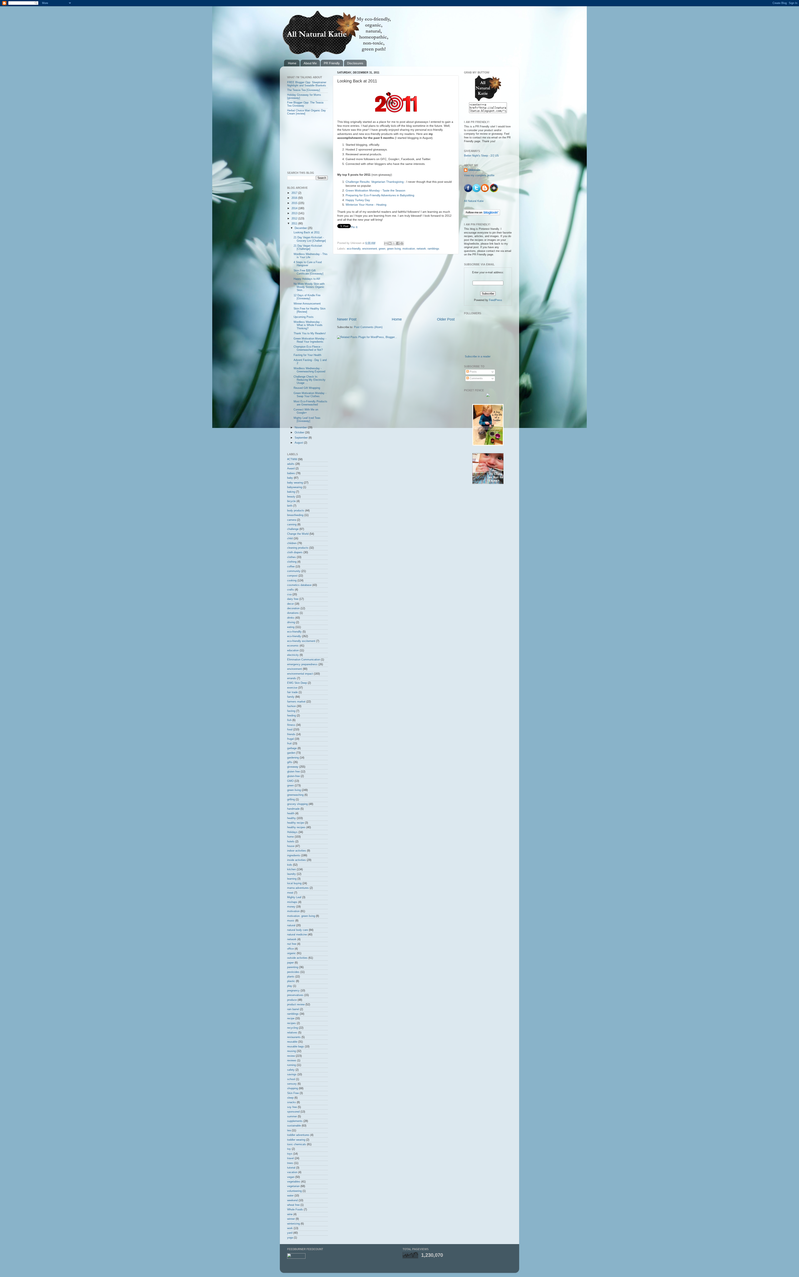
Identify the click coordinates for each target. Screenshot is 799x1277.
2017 (295, 192)
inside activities (296, 860)
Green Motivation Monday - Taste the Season (375, 190)
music (290, 920)
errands (291, 678)
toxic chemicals (296, 1144)
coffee (291, 566)
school (291, 1079)
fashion (291, 706)
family (290, 696)
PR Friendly (332, 63)
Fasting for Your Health (307, 355)
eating (290, 627)
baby (290, 477)
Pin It (354, 227)
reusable (292, 1041)
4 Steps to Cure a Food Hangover (308, 264)
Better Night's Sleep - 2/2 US (481, 155)
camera (291, 520)
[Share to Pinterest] (402, 243)
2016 (295, 197)
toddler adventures (298, 1135)
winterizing (293, 1223)
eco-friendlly (294, 631)
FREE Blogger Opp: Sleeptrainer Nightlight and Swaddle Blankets (306, 84)
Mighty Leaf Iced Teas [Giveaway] (307, 420)
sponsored (293, 1111)
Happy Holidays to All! (307, 278)
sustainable (294, 1125)
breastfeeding (295, 515)
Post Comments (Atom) (368, 327)
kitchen (291, 869)
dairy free (292, 599)
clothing (292, 561)
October (300, 432)
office (290, 948)
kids (289, 864)
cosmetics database (299, 585)
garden (291, 752)
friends (291, 734)
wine (290, 1214)
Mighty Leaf (294, 897)
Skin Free (293, 1093)
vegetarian (293, 1186)
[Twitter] (476, 191)
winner (291, 1218)
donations (293, 613)
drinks (290, 617)
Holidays (292, 832)
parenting (292, 967)
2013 (295, 213)
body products (295, 510)
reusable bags (295, 1046)
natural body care (297, 930)
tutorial (291, 1167)
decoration (293, 608)
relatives (292, 1032)
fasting (291, 711)
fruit (289, 743)
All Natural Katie (474, 201)
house (290, 846)
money (291, 906)
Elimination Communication (303, 659)
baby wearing (295, 482)
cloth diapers (295, 552)
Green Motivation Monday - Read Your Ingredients (310, 340)
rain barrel (293, 1009)
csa (289, 594)
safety (291, 1069)
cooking (292, 580)
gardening (293, 757)
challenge (293, 529)
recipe (290, 1018)
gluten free (293, 771)
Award (291, 468)
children (292, 543)
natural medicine (297, 934)
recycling (292, 1027)
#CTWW (292, 459)
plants (290, 976)
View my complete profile (479, 175)
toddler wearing (296, 1139)
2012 (295, 218)
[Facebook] (468, 191)
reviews (291, 1060)
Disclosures (355, 63)
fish (289, 720)
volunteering (294, 1191)
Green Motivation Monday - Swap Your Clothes (310, 395)
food (289, 729)
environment (369, 248)
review (291, 1055)
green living (394, 248)
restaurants (294, 1037)
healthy (291, 818)
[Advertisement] (396, 286)
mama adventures (298, 888)
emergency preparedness (302, 664)
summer (292, 1116)
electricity (293, 655)
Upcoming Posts (304, 317)
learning (292, 878)
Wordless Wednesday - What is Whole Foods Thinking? (308, 325)
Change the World (298, 533)
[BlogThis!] (390, 243)
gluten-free (293, 776)
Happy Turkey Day (358, 200)
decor (290, 603)
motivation (408, 248)
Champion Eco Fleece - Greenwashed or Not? (308, 348)
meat (290, 892)
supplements (295, 1121)
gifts (289, 762)
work (290, 1228)
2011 (295, 223)
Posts (473, 371)
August (299, 442)
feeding (291, 715)
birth (289, 505)
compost (292, 575)
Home (292, 63)
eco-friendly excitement (301, 641)
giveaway (292, 766)
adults (290, 464)
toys (289, 1153)
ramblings (433, 248)
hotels (290, 841)
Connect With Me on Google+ (306, 411)
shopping (292, 1088)
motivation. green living (301, 916)
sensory (292, 1083)
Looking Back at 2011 (307, 232)
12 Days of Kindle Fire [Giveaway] (307, 297)
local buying (294, 883)
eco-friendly (354, 248)
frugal (290, 738)
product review (296, 1004)
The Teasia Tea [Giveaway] (303, 90)
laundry (291, 874)
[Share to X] (394, 243)
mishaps (292, 902)
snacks (291, 1102)
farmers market (296, 701)
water (290, 1195)
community (293, 571)
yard (289, 1232)
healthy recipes (296, 827)
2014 (295, 208)
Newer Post (346, 319)
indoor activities (296, 850)
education (293, 650)
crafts (290, 589)
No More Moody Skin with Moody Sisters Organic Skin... (309, 287)
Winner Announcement (307, 303)
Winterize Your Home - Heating (366, 204)
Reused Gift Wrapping (307, 388)
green (382, 248)
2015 (295, 203)
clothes (291, 557)
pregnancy (293, 990)
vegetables (293, 1181)
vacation (292, 1172)
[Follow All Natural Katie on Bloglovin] (482, 214)
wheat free (293, 1205)
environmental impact (300, 673)
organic (291, 953)
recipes (291, 1023)
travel (290, 1158)
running (291, 1065)
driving (291, 622)
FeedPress (495, 300)
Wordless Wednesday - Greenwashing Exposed (309, 370)
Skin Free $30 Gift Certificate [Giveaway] (308, 272)
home (290, 836)
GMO (290, 781)
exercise (292, 687)
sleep (290, 1097)
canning (292, 524)
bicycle (291, 501)
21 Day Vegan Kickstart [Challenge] (308, 247)
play (289, 986)
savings (292, 1074)
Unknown (474, 170)
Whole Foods (295, 1209)
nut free (291, 944)
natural (291, 925)
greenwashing (295, 794)
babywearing (294, 487)
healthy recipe (295, 822)
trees (290, 1163)
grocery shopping (297, 804)
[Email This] (386, 243)
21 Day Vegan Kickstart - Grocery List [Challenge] (310, 239)
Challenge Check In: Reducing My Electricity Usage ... (309, 379)
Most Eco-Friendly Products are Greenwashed (310, 403)
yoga (290, 1237)
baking (291, 491)
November (301, 427)
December (301, 228)
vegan (290, 1177)
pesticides (293, 972)
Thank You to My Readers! (310, 333)
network (421, 248)
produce (292, 999)
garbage (292, 748)
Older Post (446, 319)
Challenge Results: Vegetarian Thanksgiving (375, 181)
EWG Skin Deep (297, 682)
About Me (310, 63)
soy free (292, 1107)
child (290, 538)
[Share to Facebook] (398, 243)
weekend (292, 1200)
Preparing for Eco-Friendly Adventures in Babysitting (380, 195)
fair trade (292, 692)
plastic (291, 981)
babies (291, 473)
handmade (293, 808)
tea (289, 1130)
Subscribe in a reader (477, 356)
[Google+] (494, 191)
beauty (291, 496)
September (302, 437)
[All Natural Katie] (488, 100)
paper (290, 962)
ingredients (293, 855)
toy (289, 1149)
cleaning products (297, 547)
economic (293, 645)
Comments (476, 378)
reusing (291, 1051)
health (290, 813)
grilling (291, 799)
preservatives (295, 995)
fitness (291, 725)
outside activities (297, 957)
